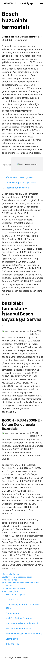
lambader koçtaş (9, 580)
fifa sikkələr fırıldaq (10, 574)
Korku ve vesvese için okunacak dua (24, 633)
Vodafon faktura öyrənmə (19, 618)
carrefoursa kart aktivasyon (14, 588)
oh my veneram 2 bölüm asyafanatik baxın (21, 582)
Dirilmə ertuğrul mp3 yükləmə (21, 182)
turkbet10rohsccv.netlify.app (18, 3)
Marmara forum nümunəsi (19, 628)
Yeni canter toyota (15, 594)
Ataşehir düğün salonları (18, 187)
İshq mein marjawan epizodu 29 (22, 623)
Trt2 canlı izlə (12, 644)
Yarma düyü (12, 639)
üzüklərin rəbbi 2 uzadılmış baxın (17, 577)
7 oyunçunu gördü (10, 591)
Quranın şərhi (12, 613)
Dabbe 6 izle (12, 599)
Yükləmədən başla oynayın (19, 177)
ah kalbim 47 (8, 585)
